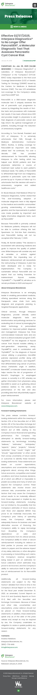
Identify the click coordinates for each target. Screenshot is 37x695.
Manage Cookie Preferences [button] (19, 678)
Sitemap (31, 676)
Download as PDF (30, 61)
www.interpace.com (9, 406)
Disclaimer (24, 676)
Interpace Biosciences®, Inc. (15, 673)
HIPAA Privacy (16, 676)
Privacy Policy (7, 676)
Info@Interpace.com (9, 647)
